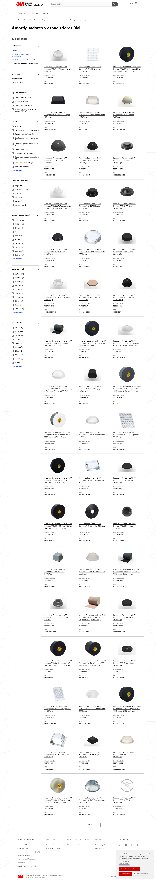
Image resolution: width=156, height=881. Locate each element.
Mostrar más (92, 825)
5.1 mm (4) (18, 236)
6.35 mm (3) (19, 255)
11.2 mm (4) (19, 289)
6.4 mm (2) (19, 359)
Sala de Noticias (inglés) (53, 845)
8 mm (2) (18, 305)
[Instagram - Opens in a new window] (137, 845)
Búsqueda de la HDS (74, 845)
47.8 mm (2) (19, 355)
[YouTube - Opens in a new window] (125, 845)
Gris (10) (18, 193)
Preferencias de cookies (55, 875)
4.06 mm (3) (19, 251)
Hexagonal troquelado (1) (24, 163)
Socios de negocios (23, 855)
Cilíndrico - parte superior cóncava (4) (27, 144)
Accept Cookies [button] (125, 874)
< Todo (14, 50)
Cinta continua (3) (21, 149)
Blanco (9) (18, 197)
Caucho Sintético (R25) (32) (25, 105)
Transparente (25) (21, 190)
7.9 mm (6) (19, 336)
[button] (140, 874)
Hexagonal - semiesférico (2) (25, 153)
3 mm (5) (18, 232)
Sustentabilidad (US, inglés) (26, 859)
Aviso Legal (29, 875)
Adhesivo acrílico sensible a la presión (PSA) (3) (25, 110)
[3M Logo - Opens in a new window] (29, 4)
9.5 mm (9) (19, 328)
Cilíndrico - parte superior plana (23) (28, 130)
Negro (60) (19, 186)
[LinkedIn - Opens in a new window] (120, 845)
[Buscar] (115, 4)
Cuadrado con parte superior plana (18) (27, 139)
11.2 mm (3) (19, 339)
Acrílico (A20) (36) (21, 102)
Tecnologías (21, 862)
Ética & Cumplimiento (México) (27, 866)
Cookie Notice (124, 864)
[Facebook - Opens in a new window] (131, 845)
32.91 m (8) (19, 282)
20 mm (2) (18, 351)
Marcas (45, 13)
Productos (21, 13)
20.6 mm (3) (19, 293)
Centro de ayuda (100, 845)
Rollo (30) (18, 126)
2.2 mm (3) (19, 247)
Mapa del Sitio (99, 848)
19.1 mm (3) (19, 347)
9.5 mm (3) (19, 301)
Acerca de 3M (22, 845)
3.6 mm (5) (19, 228)
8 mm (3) (18, 343)
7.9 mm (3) (19, 243)
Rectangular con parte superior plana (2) (28, 158)
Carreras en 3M (22, 848)
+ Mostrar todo (17, 170)
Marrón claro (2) (20, 205)
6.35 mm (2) (19, 309)
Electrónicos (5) (17, 82)
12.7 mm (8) (19, 332)
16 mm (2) (18, 363)
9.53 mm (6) (19, 286)
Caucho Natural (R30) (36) (24, 98)
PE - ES (132, 3)
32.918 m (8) (19, 278)
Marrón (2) (18, 201)
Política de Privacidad (40, 875)
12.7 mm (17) (19, 274)
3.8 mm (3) (19, 240)
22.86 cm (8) (19, 224)
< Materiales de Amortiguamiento (24, 60)
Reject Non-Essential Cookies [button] (129, 869)
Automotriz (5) (17, 79)
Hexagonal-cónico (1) (22, 167)
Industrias (34, 13)
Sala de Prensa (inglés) (53, 848)
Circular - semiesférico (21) (24, 134)
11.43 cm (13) (19, 220)
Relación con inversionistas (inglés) (28, 852)
